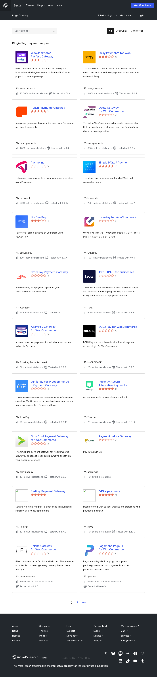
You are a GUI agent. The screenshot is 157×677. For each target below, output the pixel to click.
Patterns (43, 640)
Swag (98, 640)
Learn (69, 626)
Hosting (16, 635)
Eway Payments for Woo (115, 53)
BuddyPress (128, 640)
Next (84, 602)
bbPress (126, 635)
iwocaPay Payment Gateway (49, 272)
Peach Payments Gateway (48, 107)
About (15, 626)
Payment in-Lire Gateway (115, 436)
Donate (99, 635)
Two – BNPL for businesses (116, 272)
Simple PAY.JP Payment (114, 162)
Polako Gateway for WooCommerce (43, 547)
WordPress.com (130, 626)
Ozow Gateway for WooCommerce (111, 109)
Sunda (45, 657)
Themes (43, 630)
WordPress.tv (75, 640)
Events (97, 630)
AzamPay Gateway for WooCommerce (43, 328)
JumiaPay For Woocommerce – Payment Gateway (50, 383)
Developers (72, 635)
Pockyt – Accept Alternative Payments (113, 383)
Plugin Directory (20, 15)
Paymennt (37, 162)
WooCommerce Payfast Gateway (42, 54)
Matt (124, 630)
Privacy (16, 640)
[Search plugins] (54, 31)
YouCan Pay (38, 217)
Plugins (43, 635)
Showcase (44, 626)
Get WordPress (142, 5)
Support (71, 630)
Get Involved (100, 626)
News (15, 630)
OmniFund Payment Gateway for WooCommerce (49, 438)
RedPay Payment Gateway (48, 491)
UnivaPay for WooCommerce (117, 217)
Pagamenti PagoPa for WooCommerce (111, 547)
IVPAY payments (109, 491)
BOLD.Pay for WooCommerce (118, 326)
